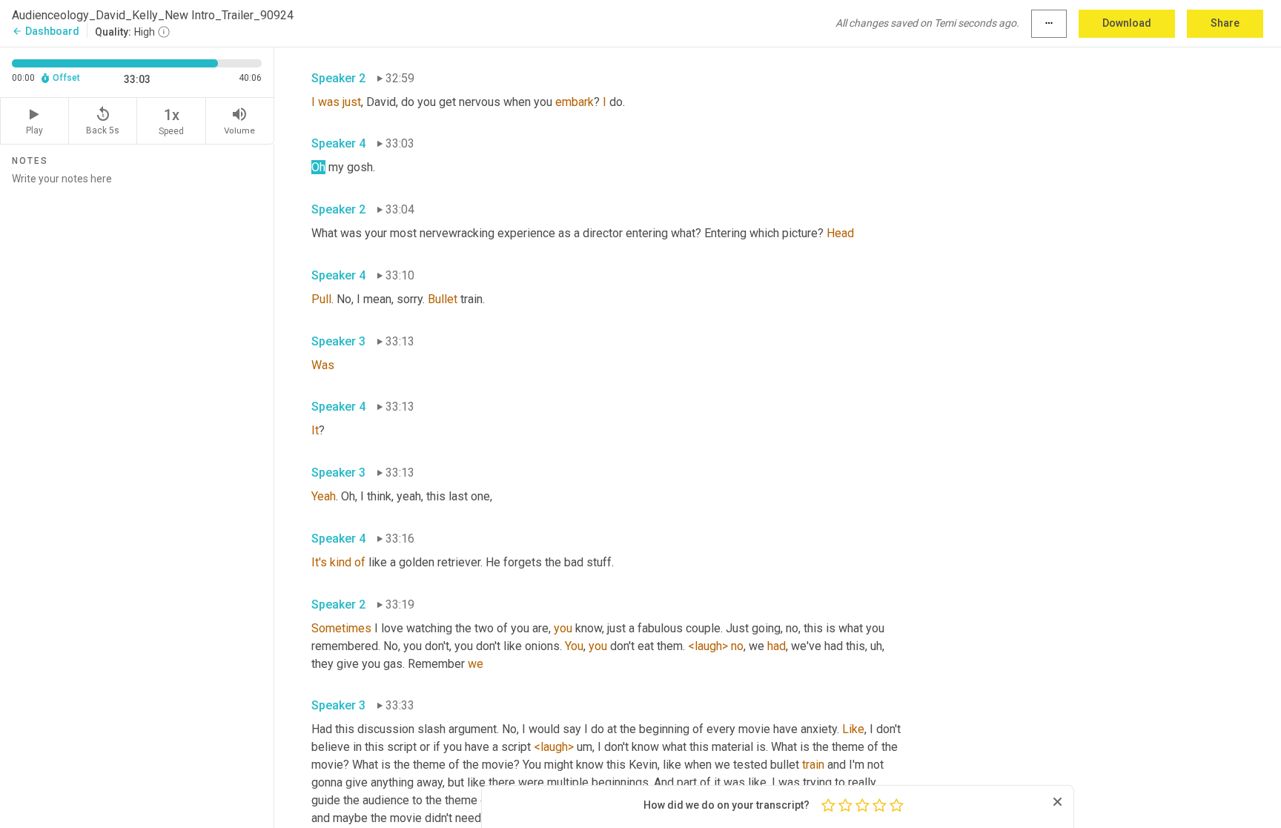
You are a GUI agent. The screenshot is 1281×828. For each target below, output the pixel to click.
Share (1225, 23)
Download (1126, 23)
